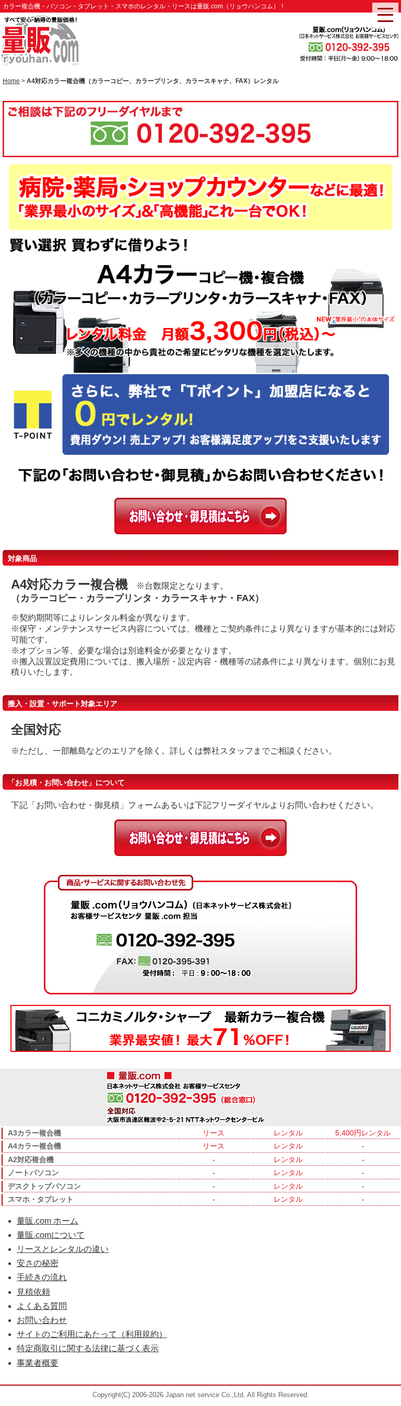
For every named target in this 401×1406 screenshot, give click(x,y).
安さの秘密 (37, 1263)
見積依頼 (33, 1291)
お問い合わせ (42, 1320)
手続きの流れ (42, 1277)
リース (214, 1133)
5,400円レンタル (363, 1133)
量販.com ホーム (47, 1220)
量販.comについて (51, 1235)
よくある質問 (42, 1306)
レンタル (288, 1133)
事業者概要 (37, 1362)
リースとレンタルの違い (63, 1249)
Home (11, 81)
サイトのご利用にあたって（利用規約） (92, 1334)
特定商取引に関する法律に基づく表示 (88, 1348)
